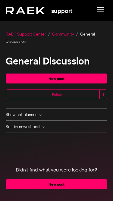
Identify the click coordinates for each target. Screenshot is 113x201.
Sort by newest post (24, 126)
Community (63, 33)
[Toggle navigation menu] (100, 10)
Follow (57, 94)
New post (56, 78)
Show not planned (22, 114)
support (62, 10)
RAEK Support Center (26, 33)
